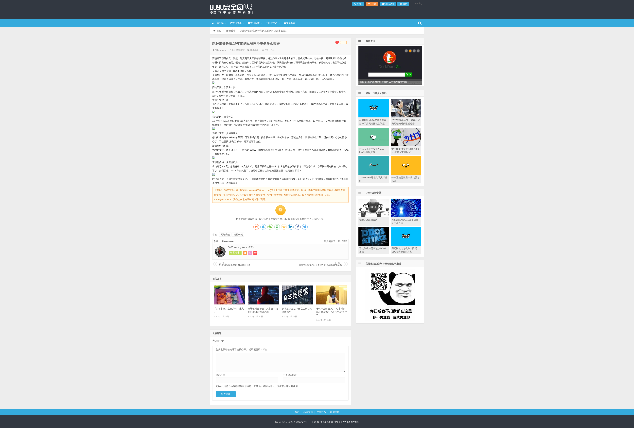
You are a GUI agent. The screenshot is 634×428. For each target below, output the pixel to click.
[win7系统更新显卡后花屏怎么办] (406, 174)
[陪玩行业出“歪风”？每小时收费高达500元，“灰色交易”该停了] (331, 303)
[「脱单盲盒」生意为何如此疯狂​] (229, 303)
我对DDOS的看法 (368, 220)
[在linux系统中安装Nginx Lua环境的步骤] (373, 145)
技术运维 (255, 23)
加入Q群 (389, 3)
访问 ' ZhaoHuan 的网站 (245, 253)
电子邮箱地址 (290, 375)
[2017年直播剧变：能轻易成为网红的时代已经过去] (406, 116)
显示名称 (220, 375)
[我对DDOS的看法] (373, 216)
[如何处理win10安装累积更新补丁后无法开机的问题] (373, 116)
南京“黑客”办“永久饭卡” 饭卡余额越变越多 (320, 264)
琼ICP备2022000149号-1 (327, 422)
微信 (404, 3)
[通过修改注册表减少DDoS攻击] (373, 244)
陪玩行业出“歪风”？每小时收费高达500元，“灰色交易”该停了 (331, 312)
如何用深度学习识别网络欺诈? (234, 264)
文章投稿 (291, 23)
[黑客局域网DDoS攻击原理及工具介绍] (406, 216)
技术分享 (237, 23)
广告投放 (321, 412)
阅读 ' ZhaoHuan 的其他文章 (235, 253)
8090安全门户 (231, 9)
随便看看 (273, 23)
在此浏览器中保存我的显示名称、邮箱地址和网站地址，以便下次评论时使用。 (259, 386)
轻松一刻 (238, 234)
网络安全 (225, 234)
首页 (219, 30)
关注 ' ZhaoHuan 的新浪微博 (255, 253)
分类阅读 (219, 23)
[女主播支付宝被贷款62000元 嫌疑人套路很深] (406, 145)
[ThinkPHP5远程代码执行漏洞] (373, 174)
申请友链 (334, 412)
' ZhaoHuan (220, 50)
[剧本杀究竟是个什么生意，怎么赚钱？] (297, 303)
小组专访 (308, 412)
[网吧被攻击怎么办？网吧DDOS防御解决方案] (406, 244)
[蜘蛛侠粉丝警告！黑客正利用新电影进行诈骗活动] (263, 303)
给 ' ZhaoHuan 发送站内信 (250, 253)
